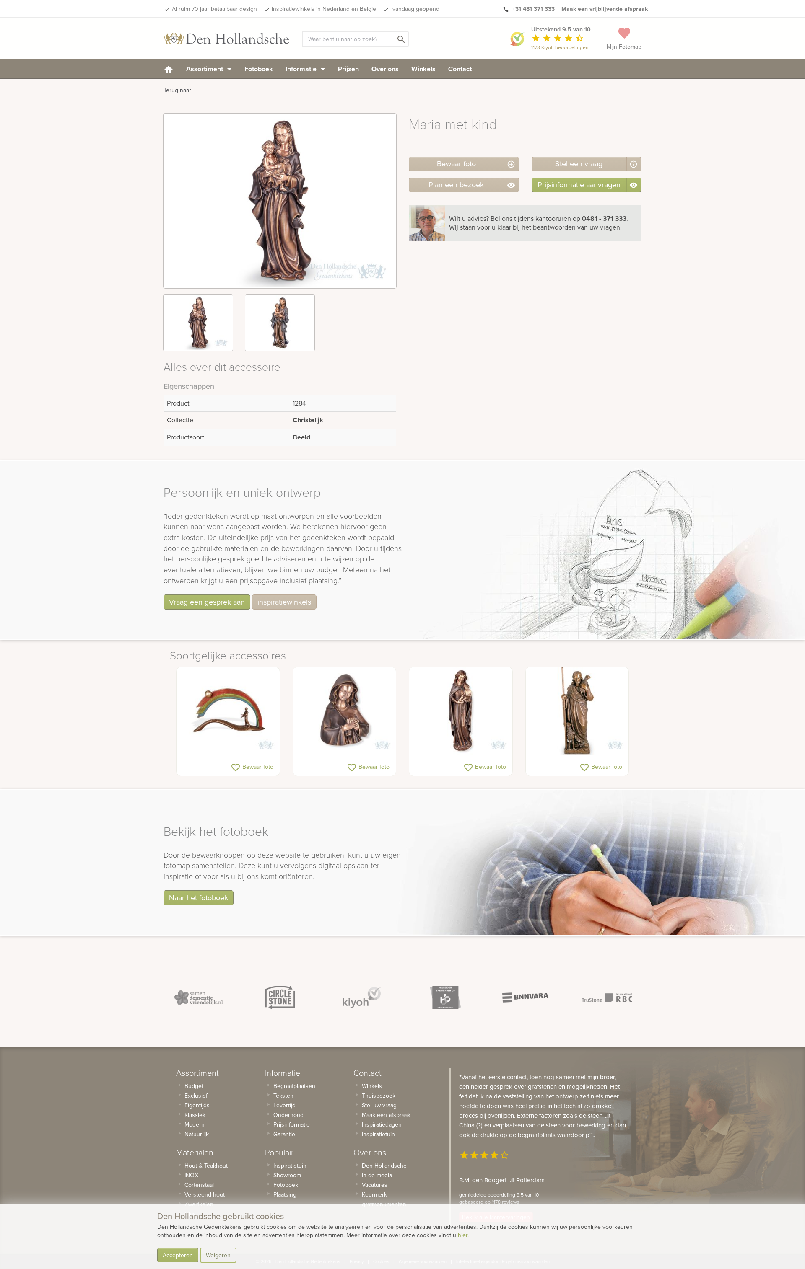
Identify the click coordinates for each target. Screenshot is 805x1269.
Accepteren (178, 1255)
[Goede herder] (577, 711)
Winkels (423, 69)
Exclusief (196, 1095)
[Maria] (344, 711)
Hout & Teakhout (206, 1165)
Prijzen (348, 69)
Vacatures (374, 1185)
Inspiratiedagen (382, 1124)
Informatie (302, 69)
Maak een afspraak (386, 1115)
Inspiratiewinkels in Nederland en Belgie (324, 9)
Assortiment (205, 69)
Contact (460, 69)
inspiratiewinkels (284, 602)
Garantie (284, 1134)
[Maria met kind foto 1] (198, 323)
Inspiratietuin (289, 1165)
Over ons (385, 69)
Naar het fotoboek (198, 897)
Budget (193, 1086)
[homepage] (168, 69)
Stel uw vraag (379, 1105)
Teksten (283, 1095)
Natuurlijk (196, 1134)
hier (462, 1235)
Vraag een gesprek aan (207, 602)
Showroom (287, 1175)
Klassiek (194, 1115)
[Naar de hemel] (228, 711)
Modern (194, 1124)
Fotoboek (258, 69)
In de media (377, 1175)
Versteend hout (204, 1194)
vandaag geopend (415, 9)
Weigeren (218, 1255)
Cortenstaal (199, 1185)
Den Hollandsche (384, 1165)
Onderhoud (288, 1115)
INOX (191, 1175)
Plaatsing (284, 1194)
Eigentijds (197, 1105)
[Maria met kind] (460, 711)
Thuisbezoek (378, 1095)
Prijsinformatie (291, 1124)
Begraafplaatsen (294, 1086)
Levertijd (284, 1105)
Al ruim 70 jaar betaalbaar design (214, 9)
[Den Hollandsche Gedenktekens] (226, 38)
